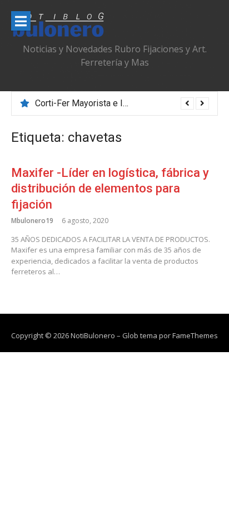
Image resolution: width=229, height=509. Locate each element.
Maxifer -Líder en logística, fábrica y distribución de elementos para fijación (110, 188)
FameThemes (195, 335)
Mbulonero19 (32, 220)
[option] (122, 103)
